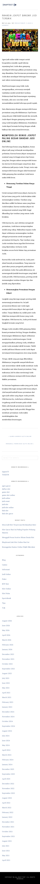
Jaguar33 (5, 471)
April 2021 (6, 860)
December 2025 (8, 654)
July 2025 (5, 678)
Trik (3, 608)
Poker (4, 579)
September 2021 (8, 836)
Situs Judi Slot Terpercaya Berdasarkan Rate (19, 525)
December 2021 (8, 822)
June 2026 (6, 625)
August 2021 (7, 841)
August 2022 (7, 798)
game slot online (8, 495)
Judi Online (6, 574)
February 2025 (7, 702)
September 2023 (8, 774)
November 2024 (8, 716)
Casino (4, 565)
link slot (5, 510)
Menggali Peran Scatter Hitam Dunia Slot (18, 537)
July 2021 (5, 846)
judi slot (5, 504)
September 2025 (8, 668)
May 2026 (5, 630)
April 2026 (6, 635)
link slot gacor (7, 513)
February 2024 (7, 759)
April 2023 (6, 779)
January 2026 (7, 649)
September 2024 (8, 726)
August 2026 (7, 621)
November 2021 (8, 827)
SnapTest (9, 4)
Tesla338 (5, 474)
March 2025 (6, 697)
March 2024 (6, 755)
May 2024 (5, 745)
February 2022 (7, 812)
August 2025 (7, 673)
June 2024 (6, 740)
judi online (6, 498)
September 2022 (8, 793)
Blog (4, 560)
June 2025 (6, 683)
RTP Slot (5, 584)
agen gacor (6, 486)
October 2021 (7, 831)
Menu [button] (36, 4)
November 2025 (8, 659)
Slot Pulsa (6, 593)
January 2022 (7, 817)
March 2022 (6, 807)
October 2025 (7, 664)
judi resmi (5, 501)
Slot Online (6, 589)
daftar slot (6, 489)
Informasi (6, 569)
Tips (3, 603)
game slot (6, 492)
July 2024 (5, 736)
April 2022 (6, 803)
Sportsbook (6, 598)
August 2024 (7, 731)
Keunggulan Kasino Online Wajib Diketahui (18, 547)
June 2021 (6, 850)
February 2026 (7, 645)
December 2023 (8, 769)
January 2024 (7, 764)
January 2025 (7, 707)
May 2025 (5, 688)
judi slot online (8, 507)
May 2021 (5, 855)
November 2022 (8, 788)
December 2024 (8, 712)
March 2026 (6, 640)
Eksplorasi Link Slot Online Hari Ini (15, 542)
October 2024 (7, 721)
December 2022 (8, 783)
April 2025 (6, 692)
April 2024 (6, 750)
